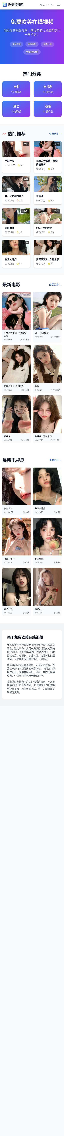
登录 (42, 4)
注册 (51, 4)
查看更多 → (55, 133)
